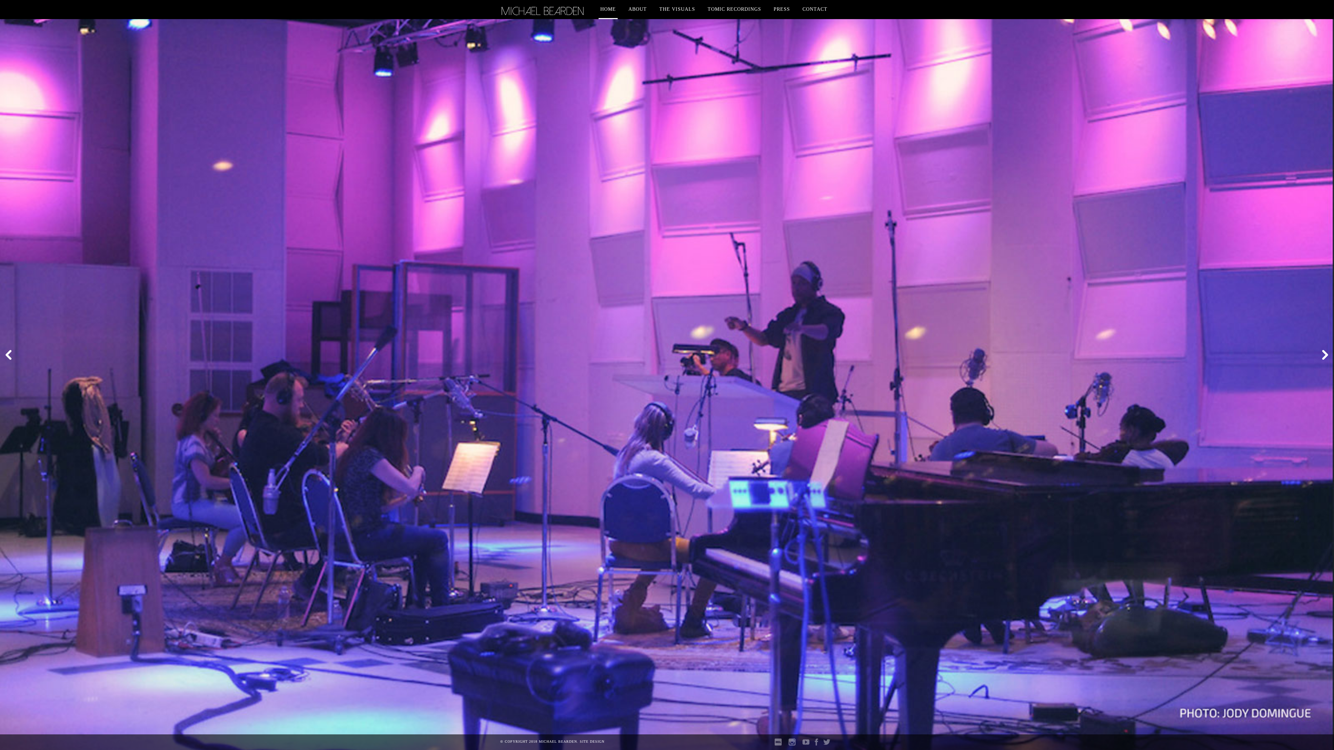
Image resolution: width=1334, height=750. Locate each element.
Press (782, 9)
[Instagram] (790, 744)
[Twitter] (826, 744)
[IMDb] (778, 744)
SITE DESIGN (592, 741)
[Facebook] (816, 744)
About (637, 9)
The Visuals (677, 9)
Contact (814, 9)
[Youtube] (804, 744)
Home (608, 9)
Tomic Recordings (734, 9)
